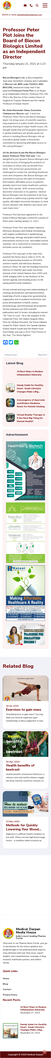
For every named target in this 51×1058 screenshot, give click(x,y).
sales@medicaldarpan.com (24, 15)
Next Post (43, 355)
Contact (7, 989)
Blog (5, 983)
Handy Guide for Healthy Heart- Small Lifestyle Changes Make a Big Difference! (33, 1027)
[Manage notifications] (44, 1052)
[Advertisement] (25, 884)
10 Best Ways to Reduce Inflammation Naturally (33, 1008)
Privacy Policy (10, 994)
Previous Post (11, 355)
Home (6, 978)
